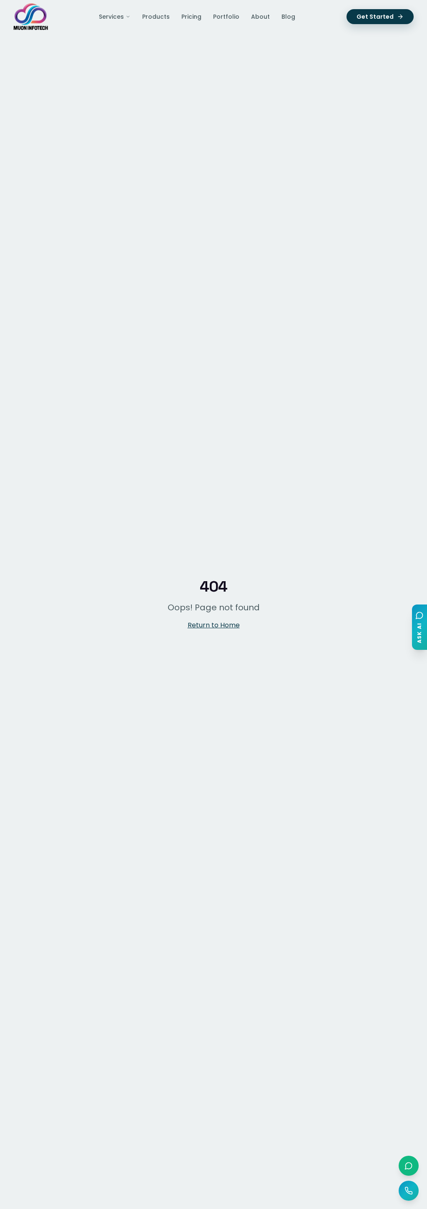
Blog (288, 16)
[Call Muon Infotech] (409, 1191)
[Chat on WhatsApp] (409, 1166)
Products (156, 16)
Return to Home (214, 625)
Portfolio (226, 16)
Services (111, 16)
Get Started (375, 16)
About (260, 16)
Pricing (191, 16)
